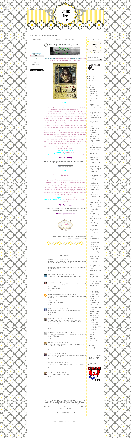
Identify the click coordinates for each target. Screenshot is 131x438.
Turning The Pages (65, 15)
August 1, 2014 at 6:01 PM (58, 373)
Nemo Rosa (50, 342)
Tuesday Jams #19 (94, 256)
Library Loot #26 (94, 298)
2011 (90, 350)
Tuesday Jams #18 (94, 315)
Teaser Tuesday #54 (95, 202)
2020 (90, 76)
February (93, 340)
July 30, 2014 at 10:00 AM (65, 318)
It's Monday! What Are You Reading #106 (95, 267)
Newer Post (47, 406)
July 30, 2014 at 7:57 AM (61, 308)
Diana (49, 373)
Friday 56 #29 (94, 233)
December (93, 89)
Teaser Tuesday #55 (95, 108)
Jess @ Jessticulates (54, 274)
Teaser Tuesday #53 (95, 254)
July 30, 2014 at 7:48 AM (68, 294)
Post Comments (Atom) (69, 412)
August (92, 98)
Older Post (83, 406)
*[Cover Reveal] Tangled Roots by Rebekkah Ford (95, 248)
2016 (90, 83)
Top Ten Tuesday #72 (95, 252)
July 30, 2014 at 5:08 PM (59, 353)
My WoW (59, 356)
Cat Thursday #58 (94, 102)
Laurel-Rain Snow (52, 318)
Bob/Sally (50, 308)
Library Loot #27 (94, 244)
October (92, 93)
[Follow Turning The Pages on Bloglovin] (36, 54)
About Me (37, 35)
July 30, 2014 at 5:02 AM (63, 282)
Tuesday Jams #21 (94, 136)
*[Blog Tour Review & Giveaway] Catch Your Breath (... (95, 281)
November (93, 91)
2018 (90, 78)
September (93, 96)
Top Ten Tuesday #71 (95, 311)
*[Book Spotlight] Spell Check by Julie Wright (95, 293)
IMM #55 (92, 274)
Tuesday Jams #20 (94, 204)
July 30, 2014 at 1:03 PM (61, 342)
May (91, 334)
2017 (90, 80)
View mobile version (65, 408)
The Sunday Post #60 (95, 147)
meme (73, 238)
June (91, 332)
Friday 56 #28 (94, 289)
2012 (90, 348)
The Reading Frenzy (53, 332)
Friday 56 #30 (94, 157)
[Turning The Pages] (36, 58)
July (91, 100)
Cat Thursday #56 (94, 166)
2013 (90, 345)
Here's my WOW (52, 312)
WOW (55, 286)
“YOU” (57, 324)
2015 (90, 85)
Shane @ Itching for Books (55, 302)
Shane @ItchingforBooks (54, 294)
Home (31, 35)
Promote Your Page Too (36, 59)
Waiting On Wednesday (80, 238)
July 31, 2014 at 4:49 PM (61, 362)
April (92, 336)
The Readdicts (52, 282)
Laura (49, 353)
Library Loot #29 (94, 134)
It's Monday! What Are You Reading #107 (95, 215)
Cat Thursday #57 (94, 128)
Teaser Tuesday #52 (95, 313)
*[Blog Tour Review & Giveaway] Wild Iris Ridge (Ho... (95, 117)
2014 (90, 87)
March (92, 338)
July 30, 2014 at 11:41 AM (66, 332)
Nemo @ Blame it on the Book (56, 348)
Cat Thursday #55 (94, 238)
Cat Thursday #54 (94, 296)
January (92, 343)
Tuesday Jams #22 (94, 110)
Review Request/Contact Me (50, 35)
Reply (49, 270)
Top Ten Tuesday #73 (95, 200)
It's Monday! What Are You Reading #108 (95, 140)
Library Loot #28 (94, 185)
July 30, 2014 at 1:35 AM (61, 259)
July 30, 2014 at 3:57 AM (67, 274)
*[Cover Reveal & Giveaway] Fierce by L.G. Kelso (95, 196)
